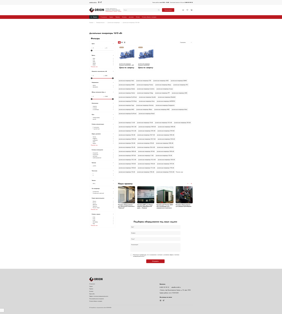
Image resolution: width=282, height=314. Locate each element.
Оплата (138, 17)
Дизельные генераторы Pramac (145, 85)
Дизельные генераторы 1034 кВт (166, 139)
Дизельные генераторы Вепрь (163, 85)
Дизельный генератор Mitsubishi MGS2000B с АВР (126, 64)
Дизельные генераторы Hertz (126, 80)
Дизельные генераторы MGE (161, 109)
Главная (91, 22)
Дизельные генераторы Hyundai (147, 97)
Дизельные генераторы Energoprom (165, 105)
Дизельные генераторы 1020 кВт (165, 135)
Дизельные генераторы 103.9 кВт (146, 139)
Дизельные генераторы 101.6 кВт (127, 131)
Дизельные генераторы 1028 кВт (127, 139)
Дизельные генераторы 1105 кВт (127, 164)
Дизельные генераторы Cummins (145, 89)
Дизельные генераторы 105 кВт (145, 143)
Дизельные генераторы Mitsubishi (166, 97)
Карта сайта (92, 294)
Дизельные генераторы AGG (160, 80)
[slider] (91, 50)
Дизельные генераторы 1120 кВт (145, 172)
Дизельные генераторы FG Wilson (128, 101)
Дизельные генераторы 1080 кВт (127, 151)
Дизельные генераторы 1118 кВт (165, 168)
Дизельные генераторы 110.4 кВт (147, 159)
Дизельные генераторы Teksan (144, 109)
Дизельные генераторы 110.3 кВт (127, 159)
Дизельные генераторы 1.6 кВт (127, 122)
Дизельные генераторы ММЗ (126, 109)
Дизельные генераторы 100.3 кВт (127, 127)
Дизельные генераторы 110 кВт (164, 155)
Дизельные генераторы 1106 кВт (146, 164)
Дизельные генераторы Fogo (126, 105)
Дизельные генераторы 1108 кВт (127, 168)
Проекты (118, 17)
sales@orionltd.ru (93, 2)
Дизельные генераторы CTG (143, 80)
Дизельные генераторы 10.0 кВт (163, 122)
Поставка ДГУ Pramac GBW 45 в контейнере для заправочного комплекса (164, 206)
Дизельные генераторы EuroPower (128, 97)
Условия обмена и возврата (149, 17)
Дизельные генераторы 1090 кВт (165, 151)
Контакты (124, 17)
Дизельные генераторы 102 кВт (127, 135)
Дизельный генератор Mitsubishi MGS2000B (144, 64)
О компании (104, 17)
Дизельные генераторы (114, 22)
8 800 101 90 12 (189, 2)
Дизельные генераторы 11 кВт (145, 155)
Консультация (168, 10)
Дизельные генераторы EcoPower (127, 113)
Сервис (111, 17)
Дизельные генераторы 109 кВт (146, 151)
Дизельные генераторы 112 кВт (127, 172)
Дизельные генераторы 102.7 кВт (146, 135)
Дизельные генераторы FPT (162, 93)
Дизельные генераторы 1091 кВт (127, 155)
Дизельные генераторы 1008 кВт (166, 127)
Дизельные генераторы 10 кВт (145, 122)
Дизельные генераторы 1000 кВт (147, 127)
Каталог (95, 17)
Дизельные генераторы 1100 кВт (166, 159)
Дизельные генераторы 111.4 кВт (146, 168)
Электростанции (100, 22)
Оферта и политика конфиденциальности (98, 296)
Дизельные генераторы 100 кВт (182, 122)
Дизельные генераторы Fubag (145, 93)
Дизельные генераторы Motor (179, 109)
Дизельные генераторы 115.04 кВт (165, 172)
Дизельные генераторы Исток (147, 101)
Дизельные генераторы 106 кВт (127, 147)
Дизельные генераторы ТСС (180, 85)
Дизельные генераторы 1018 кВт (166, 131)
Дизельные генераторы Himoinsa (144, 105)
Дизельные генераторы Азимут (165, 89)
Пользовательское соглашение (96, 298)
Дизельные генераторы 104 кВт (127, 143)
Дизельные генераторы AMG (179, 93)
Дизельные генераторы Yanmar (127, 93)
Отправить (155, 261)
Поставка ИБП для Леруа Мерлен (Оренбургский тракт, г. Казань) (145, 206)
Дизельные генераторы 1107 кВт (165, 164)
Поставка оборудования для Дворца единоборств (183, 205)
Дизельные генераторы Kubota (127, 89)
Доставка (131, 17)
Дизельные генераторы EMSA (126, 85)
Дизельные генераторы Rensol (147, 113)
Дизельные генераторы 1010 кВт (146, 131)
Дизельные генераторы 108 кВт (165, 147)
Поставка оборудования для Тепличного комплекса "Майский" (126, 206)
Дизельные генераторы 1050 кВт (164, 143)
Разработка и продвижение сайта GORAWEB (100, 307)
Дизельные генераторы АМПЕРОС (166, 101)
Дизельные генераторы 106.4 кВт (146, 147)
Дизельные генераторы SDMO (179, 80)
